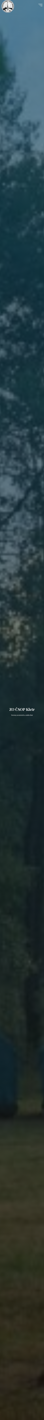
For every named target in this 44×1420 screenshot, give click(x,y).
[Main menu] (40, 5)
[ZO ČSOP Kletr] (8, 6)
